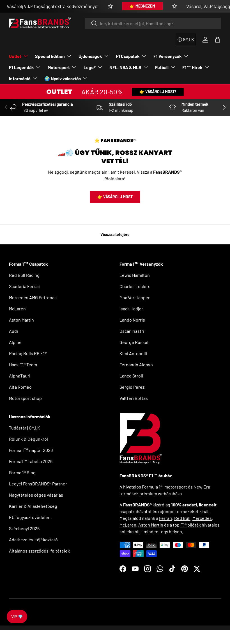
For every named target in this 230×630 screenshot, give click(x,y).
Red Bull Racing (24, 275)
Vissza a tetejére (115, 234)
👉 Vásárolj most (115, 196)
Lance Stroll (131, 375)
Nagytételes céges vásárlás (36, 494)
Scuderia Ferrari (24, 286)
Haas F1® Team (23, 364)
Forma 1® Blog (22, 472)
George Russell (134, 342)
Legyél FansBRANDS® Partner (38, 483)
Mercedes (202, 518)
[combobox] (153, 23)
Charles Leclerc (134, 286)
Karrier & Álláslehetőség (33, 506)
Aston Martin (21, 319)
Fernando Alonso (136, 364)
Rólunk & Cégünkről (28, 439)
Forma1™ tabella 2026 (30, 461)
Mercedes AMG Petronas (33, 297)
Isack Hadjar (131, 308)
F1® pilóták (190, 524)
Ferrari (165, 518)
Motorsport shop (25, 398)
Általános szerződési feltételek (39, 550)
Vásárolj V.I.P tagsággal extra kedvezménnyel (52, 6)
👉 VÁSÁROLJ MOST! (157, 91)
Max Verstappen (135, 297)
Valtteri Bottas (133, 398)
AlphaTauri (19, 375)
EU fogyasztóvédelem (30, 517)
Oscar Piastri (131, 331)
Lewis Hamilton (134, 275)
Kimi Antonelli (133, 353)
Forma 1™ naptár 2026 (31, 450)
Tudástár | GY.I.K (24, 427)
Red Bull (182, 518)
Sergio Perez (131, 387)
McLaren (17, 308)
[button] (217, 40)
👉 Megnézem (142, 6)
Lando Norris (132, 319)
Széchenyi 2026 (24, 528)
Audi (13, 331)
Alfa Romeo (20, 387)
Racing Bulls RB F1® (28, 353)
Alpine (15, 342)
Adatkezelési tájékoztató (33, 539)
